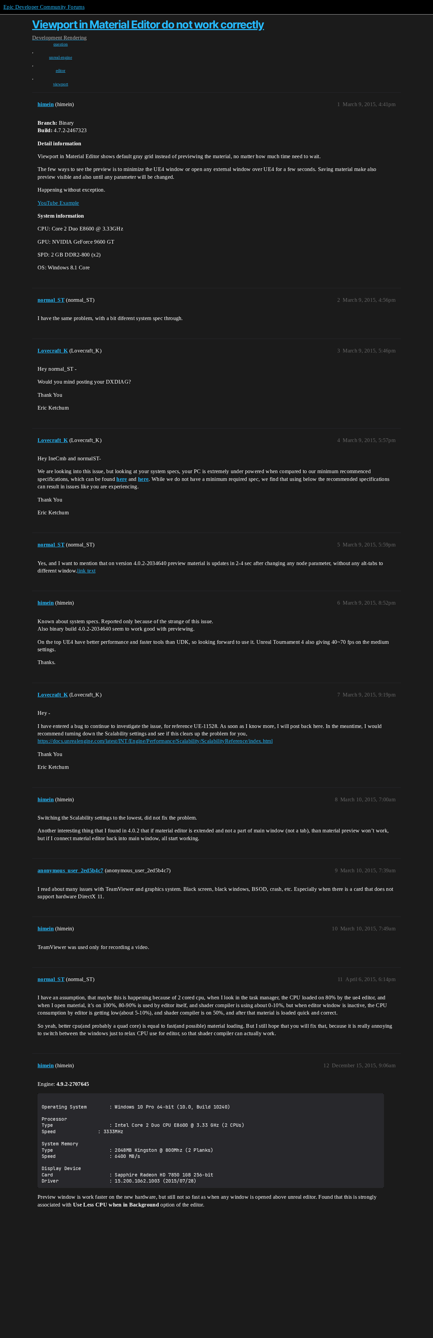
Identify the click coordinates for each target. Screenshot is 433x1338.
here (121, 479)
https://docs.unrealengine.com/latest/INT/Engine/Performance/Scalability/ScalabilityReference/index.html (155, 741)
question (60, 44)
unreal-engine (60, 57)
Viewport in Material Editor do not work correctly (148, 24)
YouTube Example (58, 203)
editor (61, 70)
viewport (60, 84)
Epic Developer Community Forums (44, 7)
